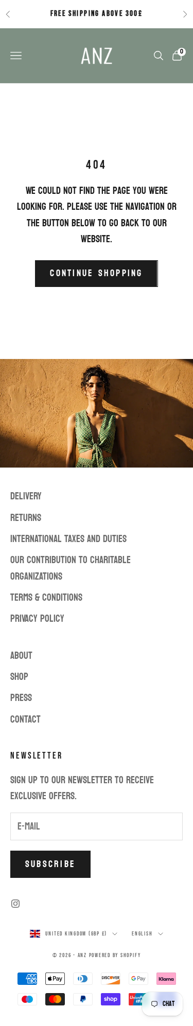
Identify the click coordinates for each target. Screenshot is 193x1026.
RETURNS (25, 518)
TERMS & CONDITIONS (46, 597)
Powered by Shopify (115, 955)
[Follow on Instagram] (15, 903)
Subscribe (50, 864)
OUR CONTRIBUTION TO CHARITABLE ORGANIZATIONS (70, 568)
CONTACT (25, 719)
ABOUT (21, 655)
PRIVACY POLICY (37, 618)
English (142, 933)
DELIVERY (26, 496)
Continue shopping (96, 273)
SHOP (19, 677)
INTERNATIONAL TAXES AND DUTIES (68, 539)
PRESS (21, 698)
